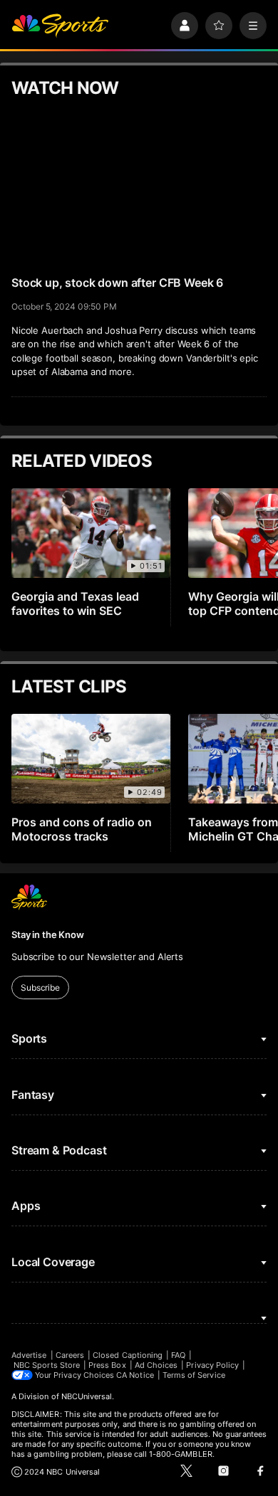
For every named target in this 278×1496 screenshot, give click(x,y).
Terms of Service (194, 1375)
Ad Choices (156, 1365)
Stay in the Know (47, 934)
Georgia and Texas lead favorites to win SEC (75, 603)
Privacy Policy (212, 1365)
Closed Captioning (128, 1355)
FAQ (178, 1355)
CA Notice (135, 1375)
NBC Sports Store (47, 1365)
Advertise (29, 1355)
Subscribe (40, 987)
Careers (70, 1355)
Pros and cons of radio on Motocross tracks (81, 829)
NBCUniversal (87, 1396)
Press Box (107, 1365)
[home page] (59, 25)
